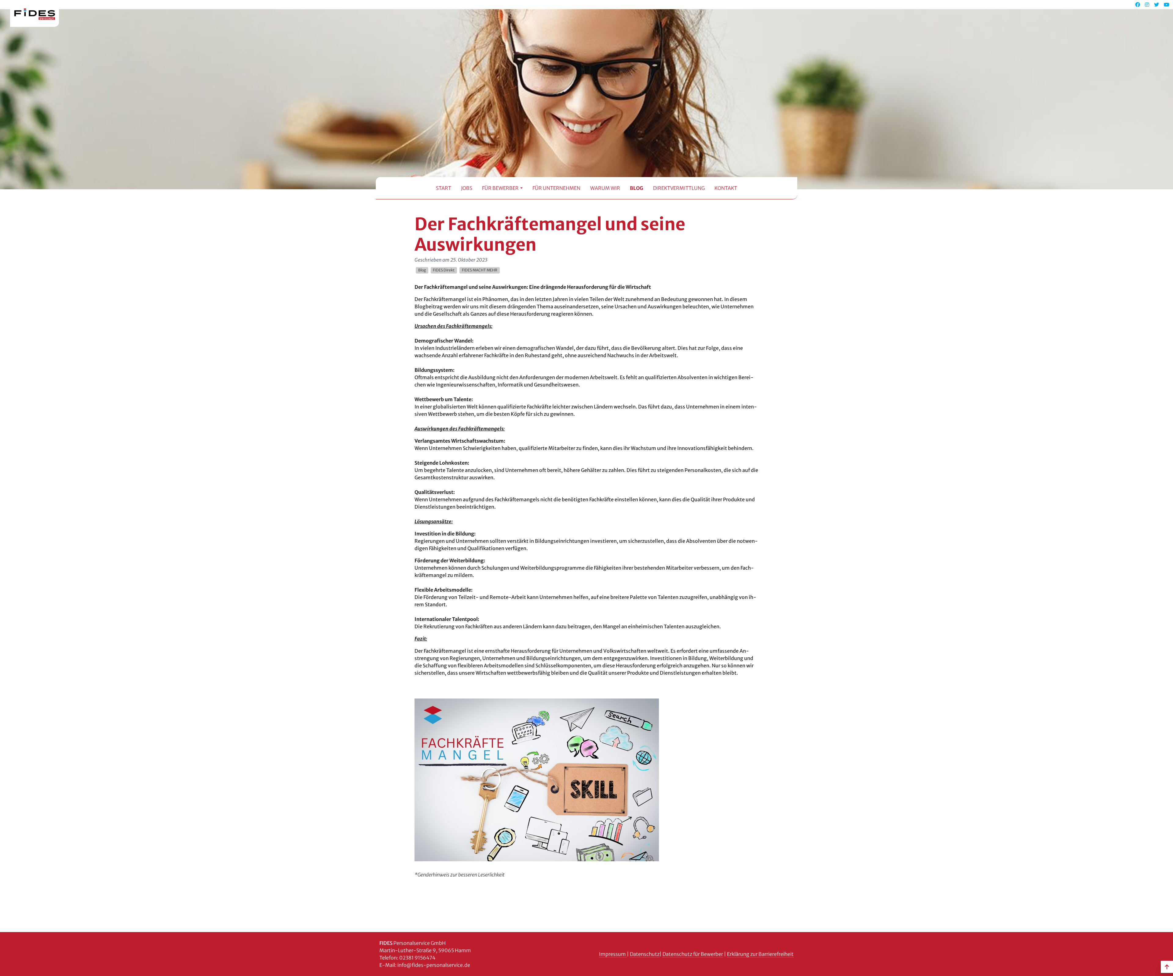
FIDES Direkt (444, 270)
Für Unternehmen (556, 188)
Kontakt (725, 188)
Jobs (466, 188)
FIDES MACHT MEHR (479, 270)
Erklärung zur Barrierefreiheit (760, 954)
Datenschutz (645, 954)
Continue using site (582, 30)
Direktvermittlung (679, 188)
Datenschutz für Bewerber (693, 954)
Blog (636, 188)
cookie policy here (684, 10)
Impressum (613, 954)
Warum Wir (605, 188)
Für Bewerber (500, 188)
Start (443, 188)
